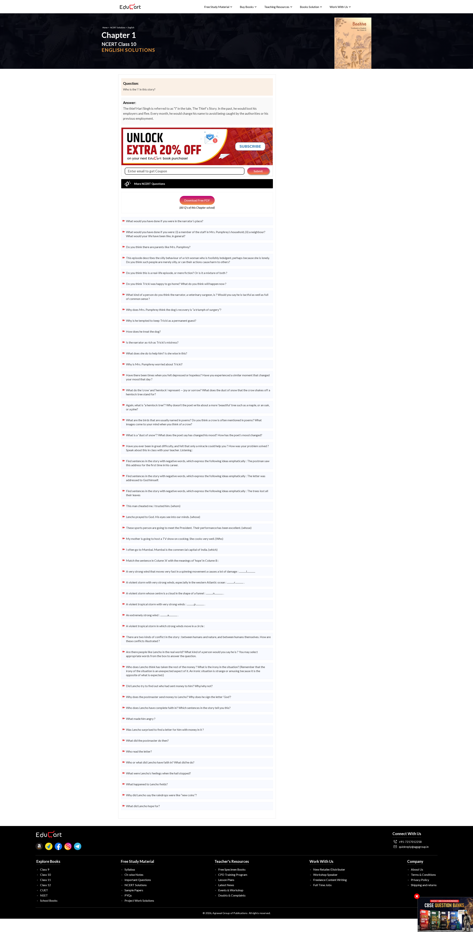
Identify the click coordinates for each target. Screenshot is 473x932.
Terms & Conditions (423, 874)
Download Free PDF (197, 200)
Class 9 (44, 869)
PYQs (128, 895)
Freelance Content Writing (330, 879)
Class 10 (45, 874)
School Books (48, 900)
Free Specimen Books (232, 869)
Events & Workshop (230, 890)
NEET (44, 895)
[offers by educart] (445, 914)
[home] (130, 6)
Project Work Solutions (139, 900)
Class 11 (45, 879)
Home (105, 27)
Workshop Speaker (325, 874)
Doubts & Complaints (232, 895)
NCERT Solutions (117, 27)
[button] (218, 6)
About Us (417, 869)
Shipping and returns (424, 885)
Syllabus (130, 869)
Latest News (226, 885)
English (131, 27)
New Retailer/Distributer (329, 869)
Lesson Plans (226, 879)
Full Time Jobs (322, 885)
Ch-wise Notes (134, 874)
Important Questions (138, 879)
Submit (258, 171)
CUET (44, 890)
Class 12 (45, 885)
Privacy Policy (420, 879)
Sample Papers (134, 890)
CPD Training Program (232, 874)
